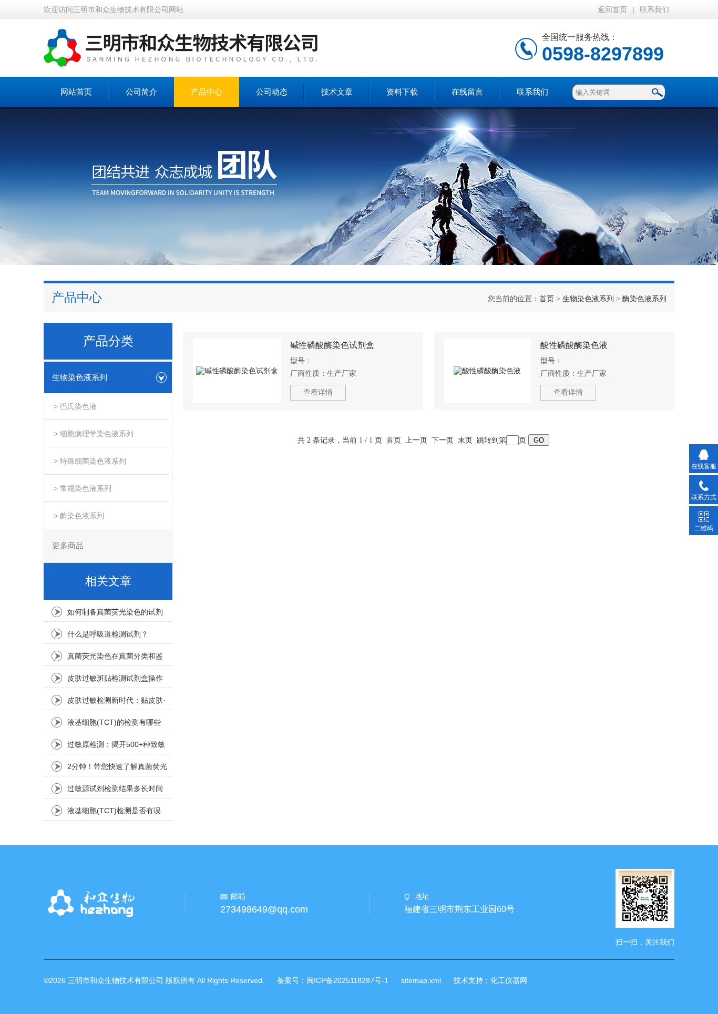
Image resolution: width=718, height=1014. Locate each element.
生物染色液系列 (588, 299)
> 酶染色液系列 (79, 515)
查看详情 (318, 392)
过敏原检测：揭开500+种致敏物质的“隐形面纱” (116, 747)
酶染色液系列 (644, 299)
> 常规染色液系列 (82, 488)
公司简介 (141, 91)
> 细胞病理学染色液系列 (94, 433)
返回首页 (612, 9)
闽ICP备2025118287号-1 (347, 980)
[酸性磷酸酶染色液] (488, 371)
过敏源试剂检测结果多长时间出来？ (115, 791)
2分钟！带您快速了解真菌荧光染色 (117, 769)
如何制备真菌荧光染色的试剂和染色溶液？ (115, 614)
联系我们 (654, 9)
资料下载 (402, 91)
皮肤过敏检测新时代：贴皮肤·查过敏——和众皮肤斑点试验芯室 (116, 703)
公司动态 (272, 91)
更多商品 (68, 545)
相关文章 (108, 581)
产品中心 (206, 91)
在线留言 (467, 91)
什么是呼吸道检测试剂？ (107, 634)
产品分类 (108, 341)
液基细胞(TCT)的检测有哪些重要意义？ (114, 725)
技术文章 (337, 91)
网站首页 (76, 91)
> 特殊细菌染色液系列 (90, 461)
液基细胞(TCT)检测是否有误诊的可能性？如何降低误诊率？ (114, 813)
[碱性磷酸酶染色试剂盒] (237, 371)
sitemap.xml (421, 980)
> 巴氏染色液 (75, 406)
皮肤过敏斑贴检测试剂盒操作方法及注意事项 (115, 681)
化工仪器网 (508, 980)
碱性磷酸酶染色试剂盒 (332, 345)
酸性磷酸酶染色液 (574, 345)
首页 (546, 299)
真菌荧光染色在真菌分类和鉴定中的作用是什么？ (115, 658)
